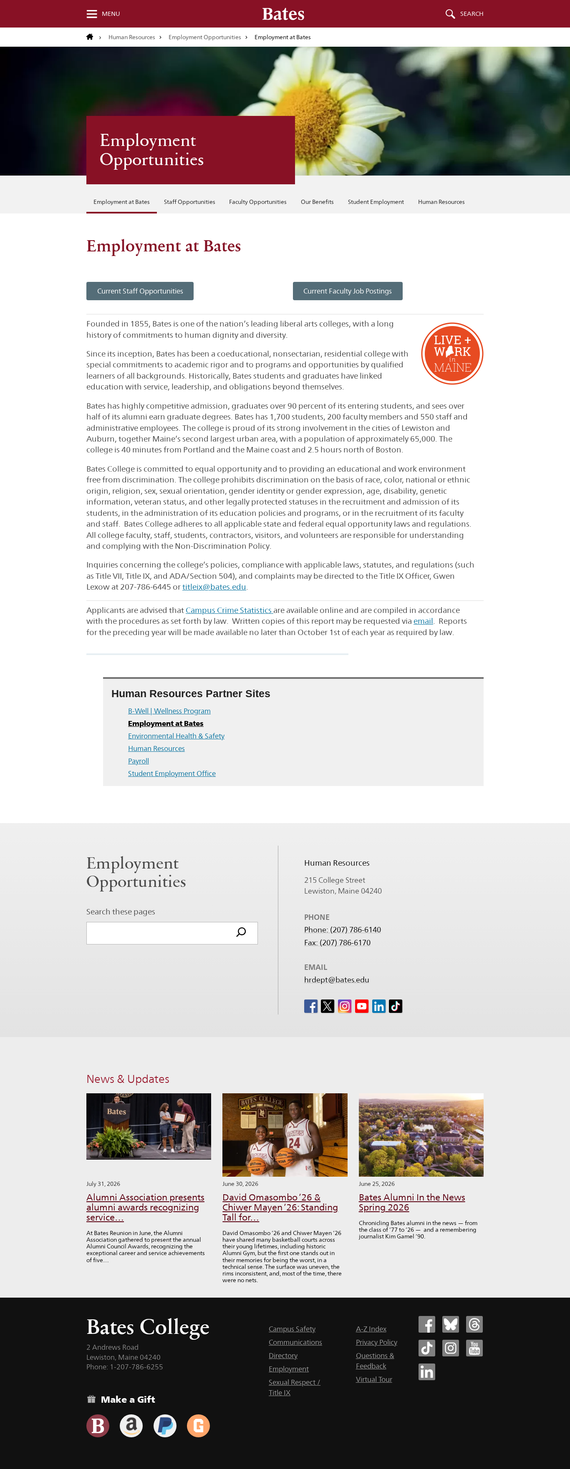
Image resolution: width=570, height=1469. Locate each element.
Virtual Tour (374, 1379)
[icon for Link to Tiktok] (395, 1006)
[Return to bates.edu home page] (93, 37)
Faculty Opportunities (258, 201)
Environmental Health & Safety (176, 736)
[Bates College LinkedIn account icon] (427, 1372)
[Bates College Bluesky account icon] (450, 1324)
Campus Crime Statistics (229, 610)
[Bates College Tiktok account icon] (427, 1348)
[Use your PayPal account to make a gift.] (165, 1425)
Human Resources (131, 37)
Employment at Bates (121, 201)
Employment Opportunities (205, 37)
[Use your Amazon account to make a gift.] (131, 1425)
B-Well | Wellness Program (169, 711)
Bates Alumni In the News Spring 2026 (412, 1202)
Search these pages (120, 911)
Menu (111, 14)
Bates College (147, 1326)
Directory (283, 1355)
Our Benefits (317, 201)
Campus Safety (292, 1329)
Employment (289, 1369)
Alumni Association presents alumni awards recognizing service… (145, 1207)
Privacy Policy (376, 1342)
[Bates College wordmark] (283, 13)
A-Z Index (371, 1329)
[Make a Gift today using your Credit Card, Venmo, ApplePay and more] (97, 1425)
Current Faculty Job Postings (347, 291)
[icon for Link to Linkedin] (379, 1006)
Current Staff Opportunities (140, 291)
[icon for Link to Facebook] (311, 1006)
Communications (295, 1342)
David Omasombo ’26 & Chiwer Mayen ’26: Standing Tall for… (280, 1207)
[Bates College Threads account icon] (474, 1324)
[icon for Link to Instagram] (344, 1006)
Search (472, 14)
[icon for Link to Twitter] (327, 1006)
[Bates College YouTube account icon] (474, 1348)
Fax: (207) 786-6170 (337, 943)
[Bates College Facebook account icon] (427, 1324)
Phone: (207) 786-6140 (342, 930)
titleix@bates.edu (214, 586)
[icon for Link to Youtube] (361, 1006)
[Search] (241, 933)
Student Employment (376, 201)
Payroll (138, 761)
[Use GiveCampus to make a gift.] (198, 1425)
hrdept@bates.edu (336, 980)
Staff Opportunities (189, 201)
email (423, 620)
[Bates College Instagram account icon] (450, 1348)
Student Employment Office (172, 773)
